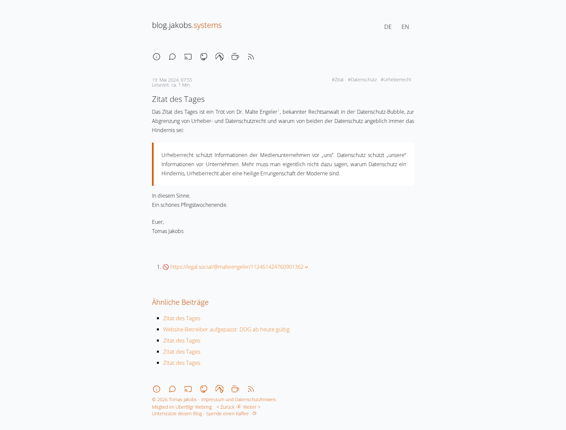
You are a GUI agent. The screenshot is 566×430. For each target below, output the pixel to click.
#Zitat (338, 79)
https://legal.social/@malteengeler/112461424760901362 (237, 266)
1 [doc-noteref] (278, 110)
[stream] (188, 57)
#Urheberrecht (397, 79)
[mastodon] (204, 57)
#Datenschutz (363, 79)
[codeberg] (219, 57)
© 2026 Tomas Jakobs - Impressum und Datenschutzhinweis (214, 399)
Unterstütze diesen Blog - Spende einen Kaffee (202, 413)
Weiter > (253, 407)
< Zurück (224, 407)
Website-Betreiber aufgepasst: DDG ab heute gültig (226, 329)
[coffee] (235, 57)
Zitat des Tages (181, 318)
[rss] (251, 57)
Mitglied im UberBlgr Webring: (182, 407)
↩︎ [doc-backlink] (306, 266)
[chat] (172, 57)
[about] (156, 57)
